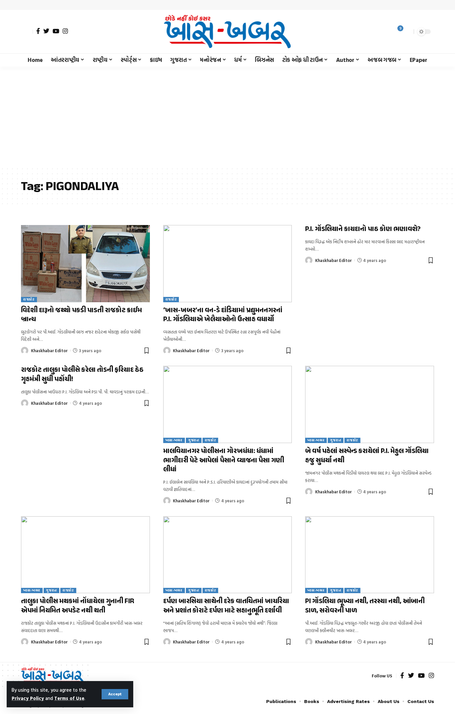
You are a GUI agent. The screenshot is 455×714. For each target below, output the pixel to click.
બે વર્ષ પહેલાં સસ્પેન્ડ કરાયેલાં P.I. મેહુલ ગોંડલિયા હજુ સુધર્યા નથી (367, 456)
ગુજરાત (193, 440)
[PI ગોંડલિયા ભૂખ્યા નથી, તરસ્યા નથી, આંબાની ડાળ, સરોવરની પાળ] (369, 555)
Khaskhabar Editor (49, 350)
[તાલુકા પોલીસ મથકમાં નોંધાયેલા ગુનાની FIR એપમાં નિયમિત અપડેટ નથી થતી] (85, 555)
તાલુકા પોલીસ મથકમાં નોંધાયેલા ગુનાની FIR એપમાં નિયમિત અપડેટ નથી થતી (77, 606)
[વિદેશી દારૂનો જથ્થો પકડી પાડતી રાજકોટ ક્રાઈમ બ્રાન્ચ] (85, 263)
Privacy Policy (28, 698)
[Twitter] (46, 31)
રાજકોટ (29, 299)
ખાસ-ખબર (174, 440)
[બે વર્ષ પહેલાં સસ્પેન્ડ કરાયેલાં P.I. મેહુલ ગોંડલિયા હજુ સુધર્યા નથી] (369, 404)
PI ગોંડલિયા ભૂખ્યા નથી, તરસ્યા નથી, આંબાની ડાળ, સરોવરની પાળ (365, 606)
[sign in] (27, 31)
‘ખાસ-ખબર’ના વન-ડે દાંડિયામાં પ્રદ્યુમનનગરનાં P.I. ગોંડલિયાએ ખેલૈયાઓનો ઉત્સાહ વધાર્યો (222, 315)
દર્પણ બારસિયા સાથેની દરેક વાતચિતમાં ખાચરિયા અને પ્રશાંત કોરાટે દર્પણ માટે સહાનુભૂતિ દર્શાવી (226, 606)
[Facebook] (38, 31)
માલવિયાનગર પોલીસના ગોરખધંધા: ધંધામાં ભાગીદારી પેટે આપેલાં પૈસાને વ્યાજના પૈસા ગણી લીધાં (223, 460)
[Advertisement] (227, 116)
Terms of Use (69, 698)
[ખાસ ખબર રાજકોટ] (227, 31)
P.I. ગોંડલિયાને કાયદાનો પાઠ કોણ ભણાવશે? (363, 229)
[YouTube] (56, 31)
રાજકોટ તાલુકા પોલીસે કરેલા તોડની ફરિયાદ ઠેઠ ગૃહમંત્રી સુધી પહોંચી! (82, 374)
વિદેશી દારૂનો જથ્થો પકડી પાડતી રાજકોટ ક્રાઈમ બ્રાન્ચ (81, 315)
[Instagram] (65, 31)
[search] (407, 31)
